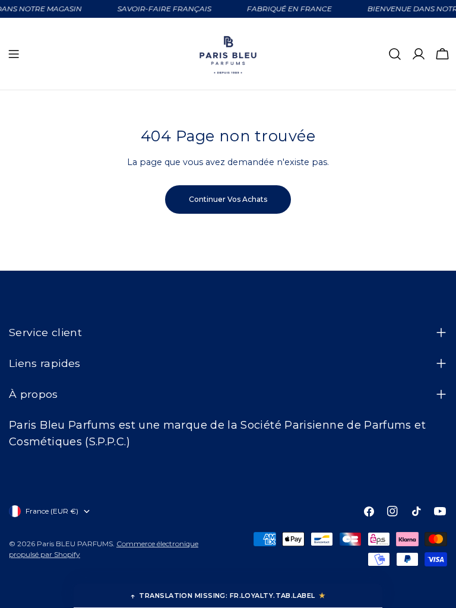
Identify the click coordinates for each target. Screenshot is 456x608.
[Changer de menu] (14, 54)
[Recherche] (395, 54)
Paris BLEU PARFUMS (75, 543)
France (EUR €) (52, 510)
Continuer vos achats (228, 199)
